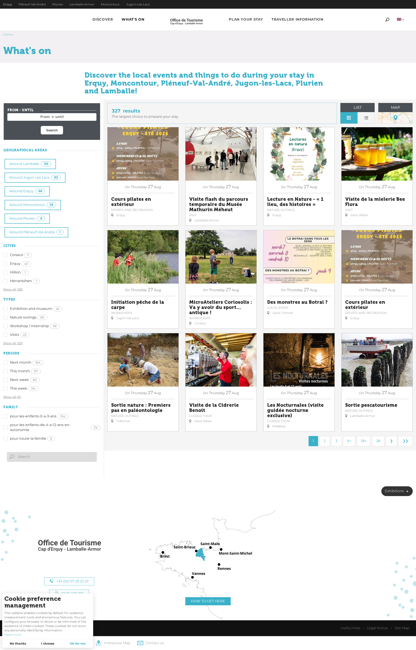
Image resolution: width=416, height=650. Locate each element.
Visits (18, 335)
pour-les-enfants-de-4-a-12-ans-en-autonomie (54, 427)
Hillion (18, 272)
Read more (12, 635)
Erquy (19, 263)
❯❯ (405, 441)
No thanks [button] (18, 643)
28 (378, 441)
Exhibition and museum (34, 309)
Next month (25, 362)
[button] (102, 19)
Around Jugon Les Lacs (33, 177)
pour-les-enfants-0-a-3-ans (37, 416)
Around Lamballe (28, 164)
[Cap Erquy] (69, 546)
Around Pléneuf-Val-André (35, 232)
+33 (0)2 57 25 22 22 (72, 581)
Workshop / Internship (33, 326)
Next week (23, 380)
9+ (349, 441)
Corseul (19, 255)
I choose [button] (47, 643)
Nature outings (27, 317)
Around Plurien (25, 218)
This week (23, 388)
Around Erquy (25, 191)
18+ (363, 441)
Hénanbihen (23, 281)
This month (24, 371)
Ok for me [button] (78, 643)
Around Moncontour (31, 205)
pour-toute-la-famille (31, 438)
